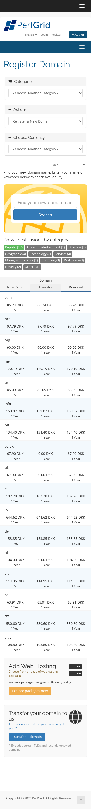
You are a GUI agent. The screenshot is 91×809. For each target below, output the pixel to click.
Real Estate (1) (74, 260)
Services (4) (63, 254)
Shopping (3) (51, 260)
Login (44, 34)
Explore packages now (30, 690)
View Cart (78, 35)
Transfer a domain (27, 736)
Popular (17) (14, 247)
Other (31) (32, 267)
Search (45, 215)
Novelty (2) (13, 267)
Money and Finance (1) (21, 260)
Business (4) (77, 247)
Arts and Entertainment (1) (45, 247)
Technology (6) (40, 254)
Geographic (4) (15, 254)
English (30, 34)
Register (56, 34)
